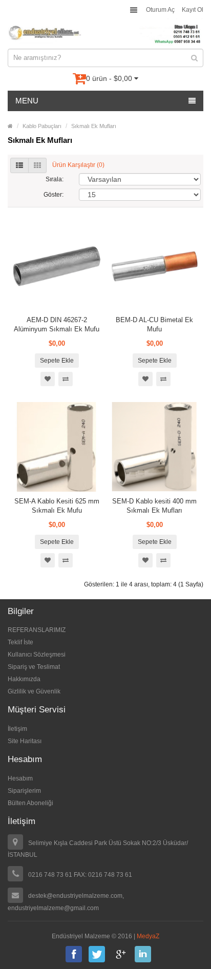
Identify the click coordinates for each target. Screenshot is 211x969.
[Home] (10, 126)
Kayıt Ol (192, 9)
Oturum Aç (160, 9)
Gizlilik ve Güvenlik (34, 691)
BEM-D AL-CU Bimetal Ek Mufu (154, 324)
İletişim (17, 728)
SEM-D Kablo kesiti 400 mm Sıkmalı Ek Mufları (154, 505)
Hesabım (20, 778)
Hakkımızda (24, 679)
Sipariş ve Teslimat (34, 666)
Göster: (54, 194)
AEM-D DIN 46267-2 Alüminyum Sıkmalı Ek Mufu (56, 324)
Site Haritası (24, 741)
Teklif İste (20, 642)
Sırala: (55, 179)
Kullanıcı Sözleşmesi (37, 654)
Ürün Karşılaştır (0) (78, 164)
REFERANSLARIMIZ (37, 630)
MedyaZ (148, 936)
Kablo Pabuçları (42, 126)
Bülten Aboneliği (30, 803)
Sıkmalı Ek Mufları (93, 126)
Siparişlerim (24, 790)
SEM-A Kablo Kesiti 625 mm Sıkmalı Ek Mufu (56, 505)
